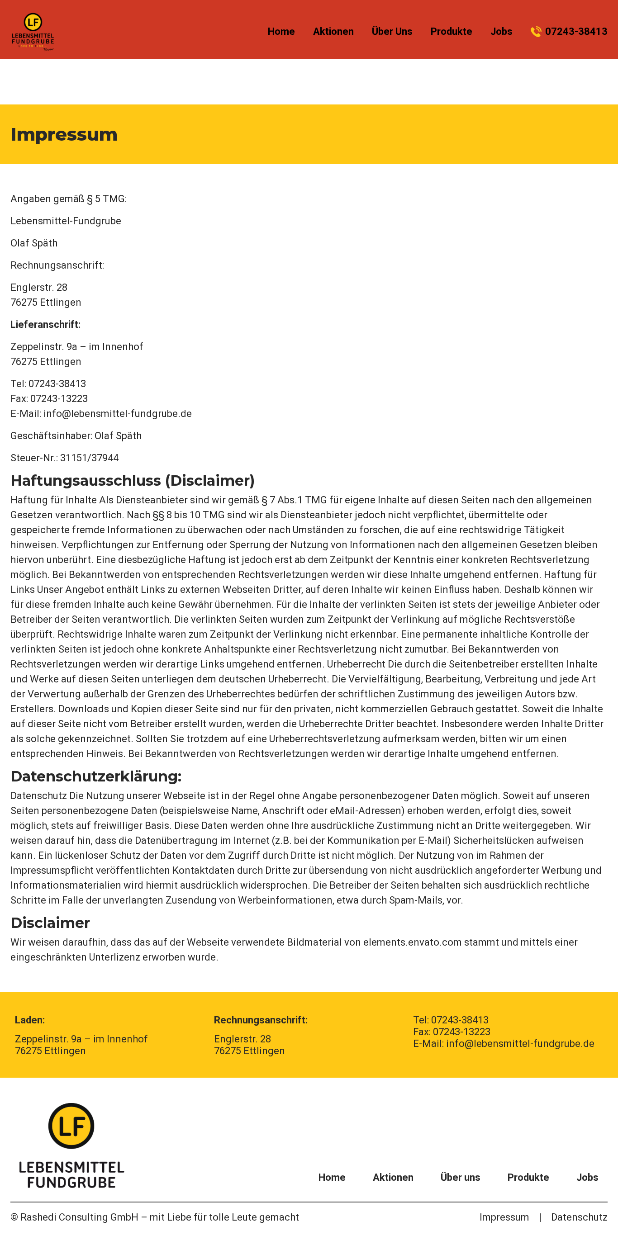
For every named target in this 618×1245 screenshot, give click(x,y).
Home (281, 31)
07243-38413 (576, 31)
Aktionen (333, 31)
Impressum (504, 1217)
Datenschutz (579, 1217)
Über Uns (392, 31)
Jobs (501, 31)
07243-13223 (461, 1031)
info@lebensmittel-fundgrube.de (117, 413)
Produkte (451, 31)
